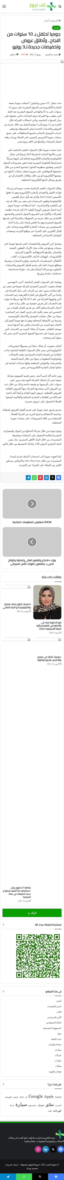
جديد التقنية (56, 1039)
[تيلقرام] (28, 477)
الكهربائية (8, 1097)
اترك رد (32, 912)
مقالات (58, 1066)
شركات (58, 1055)
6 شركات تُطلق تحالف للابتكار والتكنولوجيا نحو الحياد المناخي (17, 605)
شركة (12, 1105)
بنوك (59, 1033)
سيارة (21, 1104)
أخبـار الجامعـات (54, 1006)
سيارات (58, 1050)
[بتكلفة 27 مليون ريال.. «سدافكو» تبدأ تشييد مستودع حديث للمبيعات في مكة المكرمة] (17, 761)
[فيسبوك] (58, 477)
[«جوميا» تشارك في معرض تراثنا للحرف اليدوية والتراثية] (47, 646)
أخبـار (46, 20)
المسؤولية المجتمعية (52, 1028)
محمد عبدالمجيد (51, 54)
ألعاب (58, 1012)
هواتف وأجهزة (55, 1071)
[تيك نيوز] (43, 6)
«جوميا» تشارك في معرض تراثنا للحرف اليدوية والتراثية (49, 658)
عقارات (58, 1060)
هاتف (50, 1111)
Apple (48, 1096)
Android (58, 1097)
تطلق (49, 1105)
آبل (26, 1097)
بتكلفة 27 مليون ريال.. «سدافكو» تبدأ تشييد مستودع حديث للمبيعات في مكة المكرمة (17, 892)
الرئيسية (55, 20)
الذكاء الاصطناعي (53, 1022)
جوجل (41, 1105)
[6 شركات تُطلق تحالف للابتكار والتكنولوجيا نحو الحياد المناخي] (17, 593)
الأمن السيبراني (54, 1017)
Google (36, 1096)
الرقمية (15, 1097)
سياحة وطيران (55, 1044)
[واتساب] (34, 477)
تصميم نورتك (32, 1168)
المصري (58, 1105)
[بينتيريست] (40, 477)
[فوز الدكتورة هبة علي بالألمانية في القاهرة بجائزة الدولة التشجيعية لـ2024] (47, 602)
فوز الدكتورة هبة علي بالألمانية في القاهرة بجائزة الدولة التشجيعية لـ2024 (48, 625)
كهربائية (57, 1110)
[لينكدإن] (46, 477)
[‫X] (52, 477)
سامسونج (32, 1105)
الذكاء (22, 1097)
